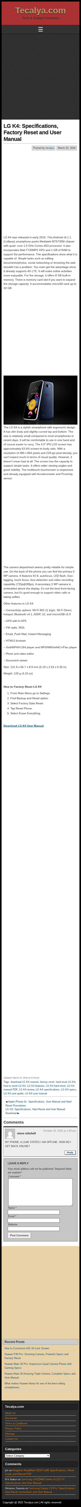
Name (12, 1207)
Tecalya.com (40, 10)
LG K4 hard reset (55, 1085)
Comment (14, 1176)
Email (12, 1216)
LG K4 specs (68, 1089)
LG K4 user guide (13, 1093)
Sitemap (10, 1433)
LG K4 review (26, 1089)
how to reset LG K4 (15, 1085)
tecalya (50, 147)
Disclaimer (11, 1418)
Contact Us (11, 1438)
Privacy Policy (13, 1428)
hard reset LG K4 (65, 1081)
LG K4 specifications (48, 1089)
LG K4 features (35, 1085)
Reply (70, 1152)
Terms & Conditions (16, 1423)
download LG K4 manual (24, 1081)
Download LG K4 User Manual (24, 725)
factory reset (47, 1081)
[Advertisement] (40, 76)
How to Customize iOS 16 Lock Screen (27, 1348)
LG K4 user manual (36, 1093)
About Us (10, 1413)
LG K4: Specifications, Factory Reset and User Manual (32, 132)
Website (12, 1224)
